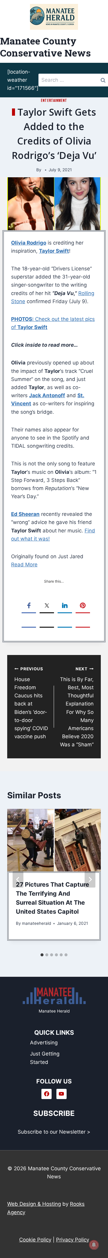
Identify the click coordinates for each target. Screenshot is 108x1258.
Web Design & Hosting (34, 1204)
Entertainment (54, 100)
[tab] (42, 954)
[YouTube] (61, 1094)
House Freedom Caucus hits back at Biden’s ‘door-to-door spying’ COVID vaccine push (31, 702)
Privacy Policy (72, 1240)
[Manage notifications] (94, 1245)
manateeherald (36, 923)
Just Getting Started (44, 1058)
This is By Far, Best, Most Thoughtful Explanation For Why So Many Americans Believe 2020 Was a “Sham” (77, 707)
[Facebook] (46, 1094)
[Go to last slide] (18, 879)
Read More (24, 565)
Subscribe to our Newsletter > (54, 1132)
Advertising (44, 1043)
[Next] (90, 879)
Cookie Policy (35, 1240)
